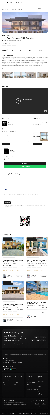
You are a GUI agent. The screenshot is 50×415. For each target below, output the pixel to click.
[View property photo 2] (7, 75)
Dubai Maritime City (6, 9)
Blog (28, 379)
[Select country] (6, 189)
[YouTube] (6, 366)
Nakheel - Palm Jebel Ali (42, 390)
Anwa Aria (14, 9)
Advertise (29, 387)
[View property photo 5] (42, 75)
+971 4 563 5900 (8, 358)
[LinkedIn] (4, 366)
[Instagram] (8, 366)
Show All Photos (7, 80)
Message (6, 192)
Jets (38, 340)
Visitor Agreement (20, 208)
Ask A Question (6, 144)
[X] (10, 366)
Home (3, 7)
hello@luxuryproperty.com (10, 360)
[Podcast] (12, 366)
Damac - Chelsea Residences (41, 382)
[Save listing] (22, 238)
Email (5, 182)
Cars (33, 340)
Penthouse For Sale (14, 7)
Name (5, 177)
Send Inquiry (7, 202)
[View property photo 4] (30, 75)
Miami (15, 384)
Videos (28, 380)
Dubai (7, 7)
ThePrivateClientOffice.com (31, 389)
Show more (4, 68)
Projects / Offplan (6, 380)
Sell (14, 413)
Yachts (43, 340)
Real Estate (5, 379)
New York (16, 382)
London (15, 379)
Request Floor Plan (18, 80)
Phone (5, 187)
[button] (25, 22)
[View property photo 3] (19, 75)
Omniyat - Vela (40, 388)
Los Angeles (16, 386)
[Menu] (2, 2)
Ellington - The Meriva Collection (42, 393)
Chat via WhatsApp (26, 166)
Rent (11, 413)
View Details (19, 276)
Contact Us (29, 386)
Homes (36, 337)
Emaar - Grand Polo (41, 379)
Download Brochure (37, 144)
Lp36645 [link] (20, 9)
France (15, 387)
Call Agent (26, 163)
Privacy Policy (45, 413)
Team (28, 384)
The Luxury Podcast (31, 382)
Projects (42, 337)
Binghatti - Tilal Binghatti (41, 385)
